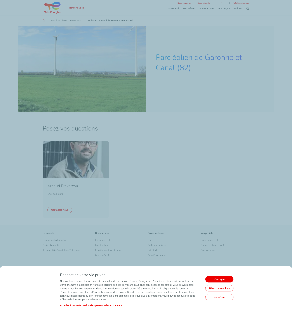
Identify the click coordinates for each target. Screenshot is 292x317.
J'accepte (219, 279)
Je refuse (219, 297)
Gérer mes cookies (219, 288)
